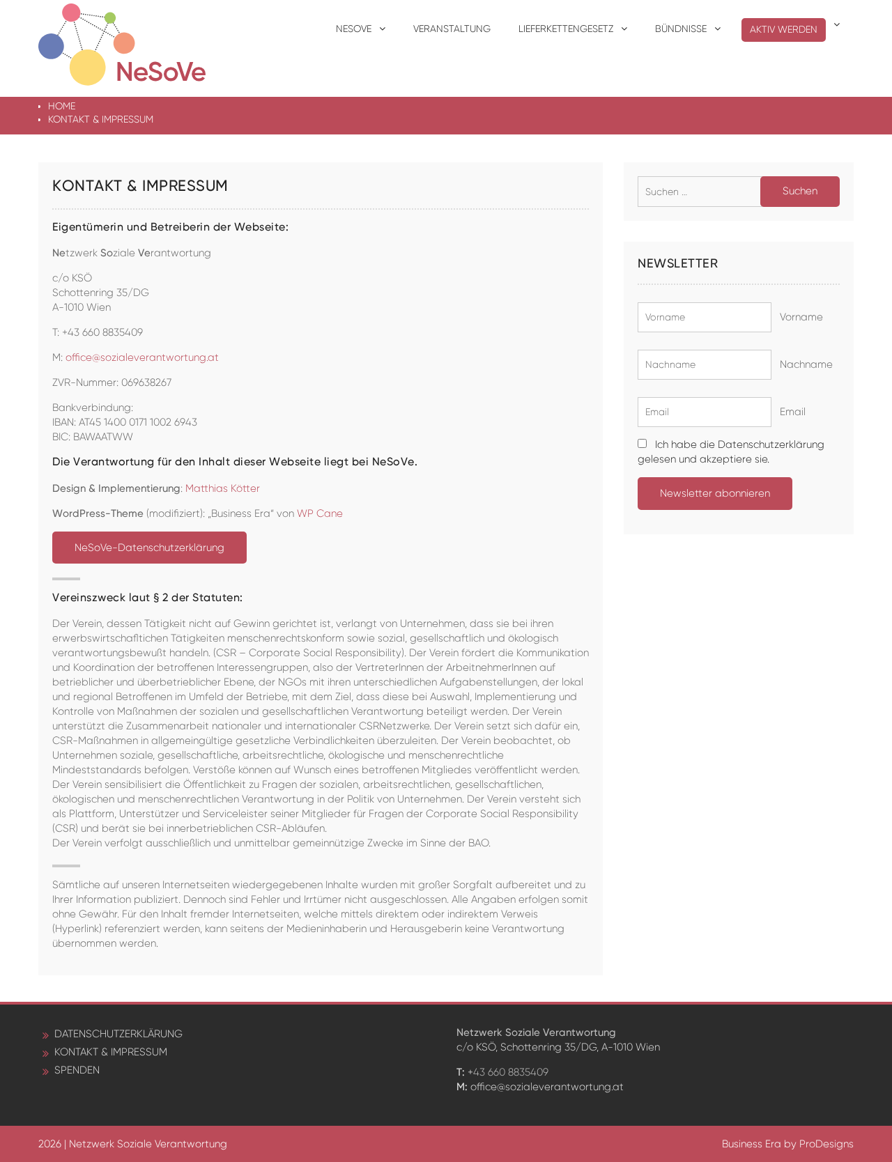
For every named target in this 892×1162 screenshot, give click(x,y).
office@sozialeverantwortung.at (142, 357)
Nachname (803, 364)
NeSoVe (353, 28)
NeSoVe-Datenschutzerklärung (149, 547)
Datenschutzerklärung (118, 1034)
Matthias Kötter (222, 488)
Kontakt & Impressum (110, 1052)
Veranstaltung (452, 28)
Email (790, 411)
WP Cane (320, 513)
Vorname (798, 317)
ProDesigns (826, 1144)
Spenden (77, 1070)
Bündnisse (681, 28)
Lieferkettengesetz (565, 28)
